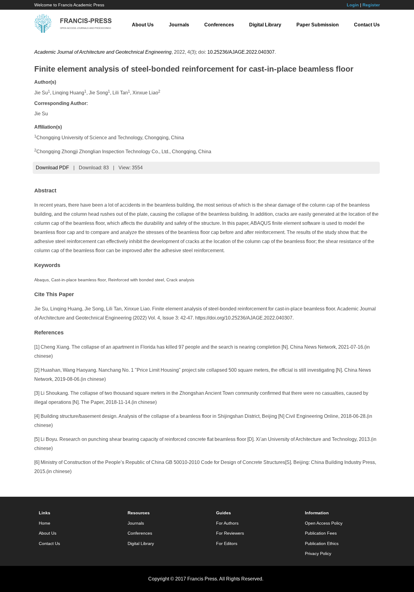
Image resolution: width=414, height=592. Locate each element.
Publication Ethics (322, 543)
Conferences (219, 24)
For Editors (226, 543)
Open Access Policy (323, 523)
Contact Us (367, 24)
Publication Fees (321, 533)
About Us (143, 24)
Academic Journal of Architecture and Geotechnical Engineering (103, 52)
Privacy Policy (318, 553)
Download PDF (52, 167)
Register (371, 4)
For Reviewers (230, 533)
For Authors (227, 523)
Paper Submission (317, 24)
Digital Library (265, 24)
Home (44, 523)
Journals (179, 24)
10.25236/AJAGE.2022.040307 (241, 52)
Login (353, 4)
